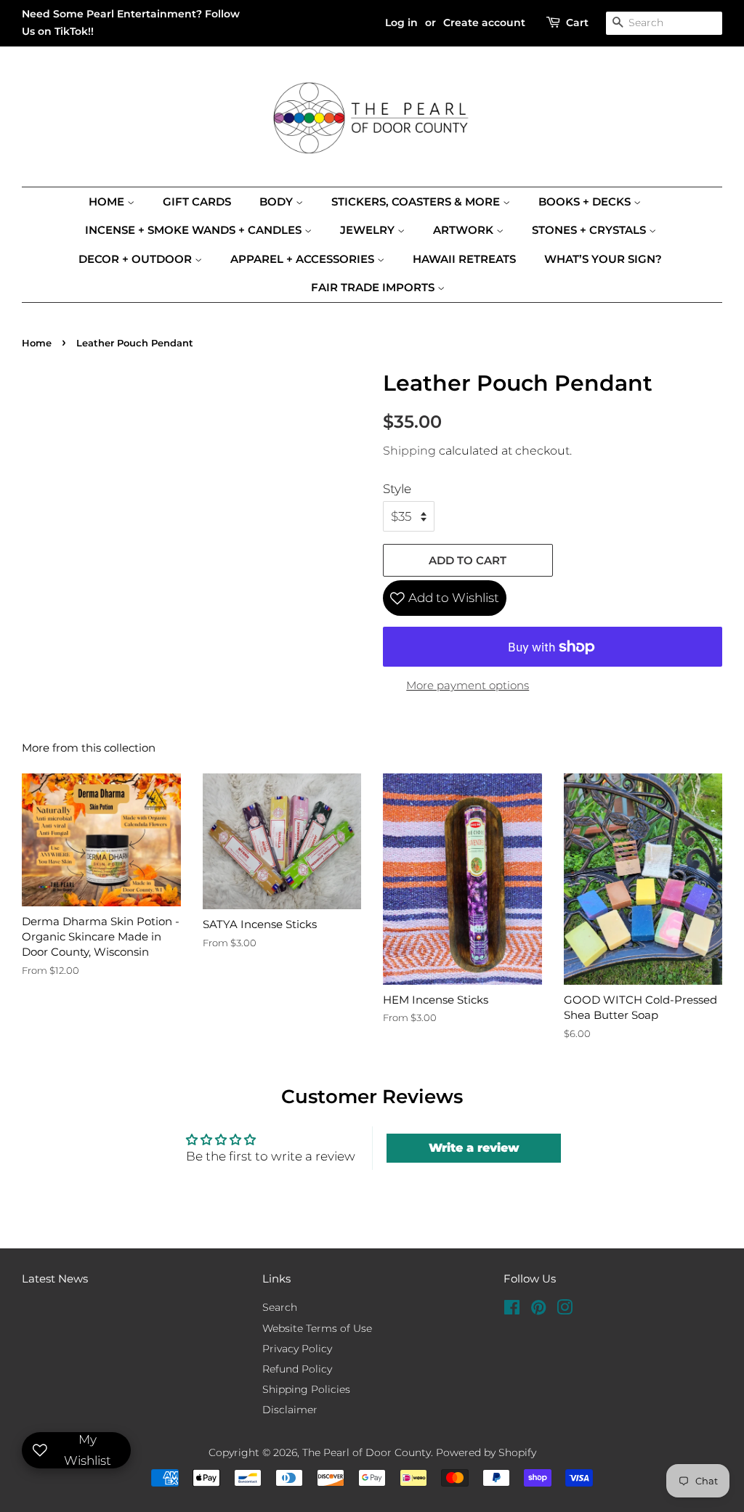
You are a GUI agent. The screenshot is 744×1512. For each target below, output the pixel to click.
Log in (401, 22)
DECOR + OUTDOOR (136, 259)
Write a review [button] (474, 1148)
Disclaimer (290, 1409)
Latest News (55, 1278)
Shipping (409, 451)
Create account (484, 22)
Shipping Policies (306, 1389)
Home (108, 201)
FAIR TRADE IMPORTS (374, 287)
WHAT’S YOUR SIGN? (603, 259)
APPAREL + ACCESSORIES (303, 259)
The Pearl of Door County (366, 1452)
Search (279, 1307)
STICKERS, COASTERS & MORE (417, 201)
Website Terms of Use (317, 1328)
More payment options (467, 685)
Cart (577, 22)
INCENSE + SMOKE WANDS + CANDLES (194, 230)
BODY (277, 201)
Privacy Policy (297, 1348)
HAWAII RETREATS (464, 259)
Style (397, 488)
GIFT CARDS (197, 201)
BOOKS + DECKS (586, 201)
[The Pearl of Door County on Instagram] (565, 1310)
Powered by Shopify (486, 1452)
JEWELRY (368, 230)
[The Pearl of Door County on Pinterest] (538, 1310)
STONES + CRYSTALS (590, 230)
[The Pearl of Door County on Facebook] (512, 1310)
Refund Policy (297, 1368)
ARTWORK (464, 230)
